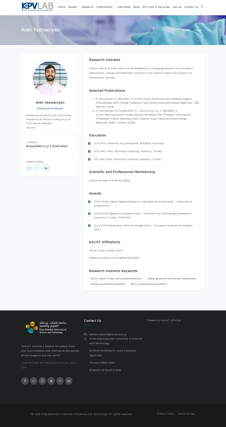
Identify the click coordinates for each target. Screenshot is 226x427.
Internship (123, 6)
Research (88, 6)
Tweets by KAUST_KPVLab (164, 320)
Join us (177, 6)
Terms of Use (186, 413)
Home (61, 6)
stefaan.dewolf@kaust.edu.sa (108, 334)
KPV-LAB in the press (156, 6)
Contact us (191, 6)
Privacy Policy (165, 413)
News (136, 6)
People (72, 6)
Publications (104, 6)
